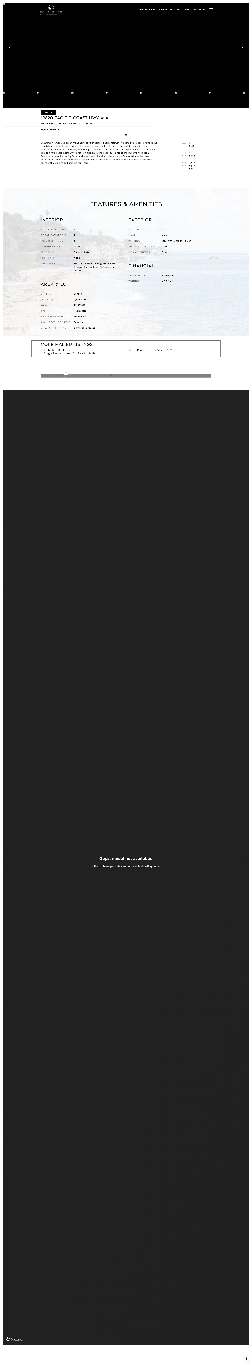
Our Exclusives (147, 10)
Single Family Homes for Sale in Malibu (70, 353)
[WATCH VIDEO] (126, 376)
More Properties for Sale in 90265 (152, 350)
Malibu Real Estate (169, 10)
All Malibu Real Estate (58, 350)
